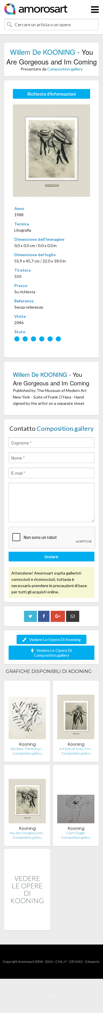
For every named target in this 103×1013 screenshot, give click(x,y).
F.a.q (51, 996)
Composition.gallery (65, 68)
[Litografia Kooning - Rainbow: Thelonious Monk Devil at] (27, 713)
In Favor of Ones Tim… (76, 749)
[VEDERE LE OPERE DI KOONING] (27, 924)
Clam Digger (76, 833)
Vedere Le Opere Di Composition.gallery (53, 653)
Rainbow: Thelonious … (27, 749)
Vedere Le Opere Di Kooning (55, 639)
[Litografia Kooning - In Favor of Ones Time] (75, 713)
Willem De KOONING (42, 52)
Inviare (51, 556)
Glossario (92, 961)
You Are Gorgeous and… (27, 833)
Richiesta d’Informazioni (51, 93)
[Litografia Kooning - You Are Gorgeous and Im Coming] (27, 797)
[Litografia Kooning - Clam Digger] (75, 797)
